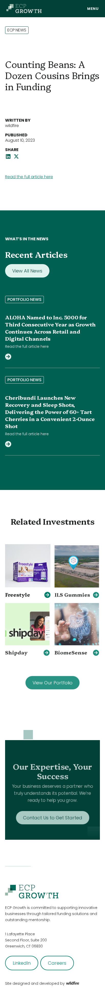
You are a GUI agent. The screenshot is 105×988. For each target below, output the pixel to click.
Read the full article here (29, 177)
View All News (27, 271)
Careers (57, 963)
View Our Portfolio (52, 681)
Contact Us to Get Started (53, 815)
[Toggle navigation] (93, 8)
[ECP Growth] (24, 8)
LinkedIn (22, 963)
